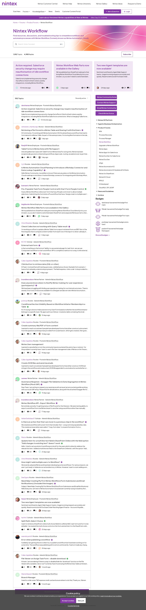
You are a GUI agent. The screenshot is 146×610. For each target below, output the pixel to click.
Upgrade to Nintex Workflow (109, 145)
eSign (101, 163)
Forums (22, 22)
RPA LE (101, 180)
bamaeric (25, 185)
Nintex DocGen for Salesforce (109, 156)
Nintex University (84, 4)
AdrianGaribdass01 (28, 418)
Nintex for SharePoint (106, 173)
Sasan (23, 499)
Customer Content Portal (71, 11)
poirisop (24, 301)
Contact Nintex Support (106, 102)
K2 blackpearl (104, 184)
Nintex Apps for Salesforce (108, 152)
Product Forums (33, 22)
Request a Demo (134, 4)
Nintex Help (67, 4)
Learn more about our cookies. (111, 596)
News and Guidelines (106, 191)
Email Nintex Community (106, 108)
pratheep (105, 222)
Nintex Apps (103, 149)
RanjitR (24, 145)
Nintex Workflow (105, 142)
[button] (73, 606)
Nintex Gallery (101, 4)
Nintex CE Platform (105, 120)
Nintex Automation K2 (107, 166)
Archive (101, 195)
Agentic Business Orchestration (110, 124)
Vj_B (23, 164)
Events (57, 11)
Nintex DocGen (104, 159)
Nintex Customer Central (47, 4)
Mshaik (104, 209)
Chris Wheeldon (26, 223)
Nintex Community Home (107, 97)
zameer (24, 378)
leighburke (25, 204)
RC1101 (24, 242)
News (50, 11)
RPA (100, 131)
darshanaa (25, 105)
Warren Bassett (26, 574)
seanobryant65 (26, 536)
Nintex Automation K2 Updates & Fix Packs (114, 170)
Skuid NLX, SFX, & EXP (106, 188)
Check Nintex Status (106, 113)
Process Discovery (105, 135)
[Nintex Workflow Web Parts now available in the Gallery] (73, 76)
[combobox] (38, 44)
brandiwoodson (27, 279)
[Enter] (15, 44)
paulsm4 (105, 228)
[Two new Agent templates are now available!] (113, 76)
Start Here (16, 11)
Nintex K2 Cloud (104, 177)
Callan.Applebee (27, 261)
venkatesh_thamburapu (29, 127)
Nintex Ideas (117, 4)
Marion (23, 437)
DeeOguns (25, 477)
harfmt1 (24, 517)
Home (15, 22)
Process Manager (105, 138)
